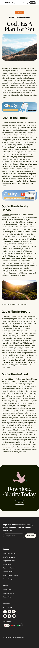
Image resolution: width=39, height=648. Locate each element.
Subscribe (30, 536)
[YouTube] (9, 616)
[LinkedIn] (14, 616)
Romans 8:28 (6, 379)
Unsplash (23, 305)
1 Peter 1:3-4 (6, 215)
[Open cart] (27, 2)
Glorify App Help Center (10, 575)
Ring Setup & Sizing (9, 561)
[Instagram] (5, 611)
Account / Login (8, 579)
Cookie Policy (7, 597)
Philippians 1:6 (7, 316)
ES (13, 625)
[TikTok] (9, 611)
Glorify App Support (9, 557)
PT (19, 625)
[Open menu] (23, 2)
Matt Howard (12, 305)
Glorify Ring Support (9, 553)
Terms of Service (8, 593)
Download (19, 502)
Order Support (7, 564)
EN (7, 625)
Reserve (33, 3)
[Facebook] (5, 616)
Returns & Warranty (9, 568)
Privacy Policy (7, 590)
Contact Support (8, 571)
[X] (14, 611)
